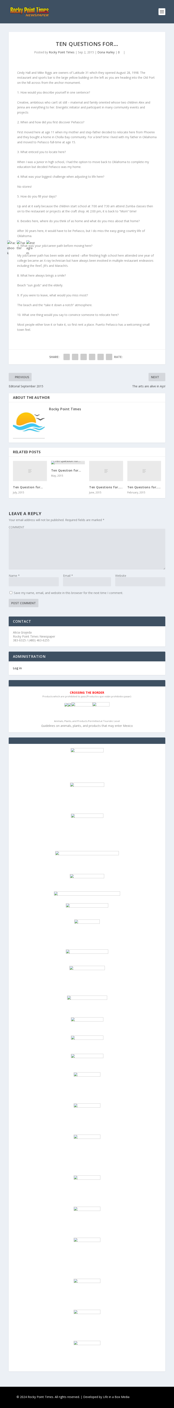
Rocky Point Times (61, 52)
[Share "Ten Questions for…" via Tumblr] (92, 357)
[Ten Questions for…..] (106, 471)
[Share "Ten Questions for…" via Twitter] (75, 357)
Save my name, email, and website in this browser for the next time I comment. (68, 593)
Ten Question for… (66, 470)
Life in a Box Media (116, 1397)
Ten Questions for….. (106, 487)
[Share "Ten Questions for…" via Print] (109, 357)
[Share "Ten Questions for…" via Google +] (83, 357)
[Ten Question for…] (68, 462)
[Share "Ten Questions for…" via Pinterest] (100, 357)
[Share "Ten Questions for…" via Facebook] (66, 357)
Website (120, 576)
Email (68, 576)
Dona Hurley (106, 52)
